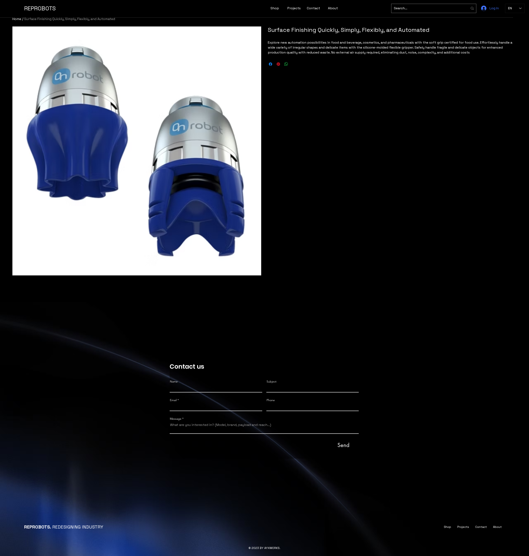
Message (175, 418)
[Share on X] (294, 64)
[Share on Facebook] (270, 64)
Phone (271, 400)
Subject (271, 381)
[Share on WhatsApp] (286, 64)
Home (16, 19)
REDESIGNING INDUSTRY (63, 527)
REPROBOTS (40, 8)
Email (173, 400)
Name (174, 381)
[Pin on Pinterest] (278, 64)
